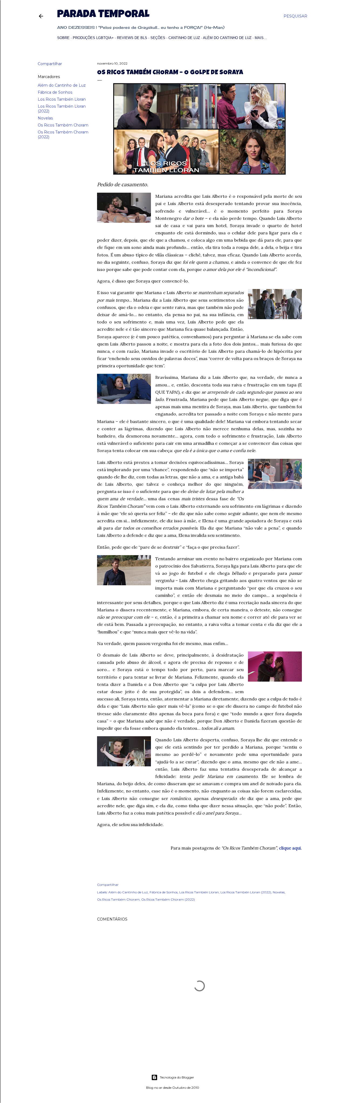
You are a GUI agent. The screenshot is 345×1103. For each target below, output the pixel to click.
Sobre (63, 38)
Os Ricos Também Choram (63, 125)
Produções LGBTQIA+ (93, 38)
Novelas (45, 118)
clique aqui (290, 848)
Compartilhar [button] (50, 63)
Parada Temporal (103, 15)
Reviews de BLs (132, 38)
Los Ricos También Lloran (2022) (245, 892)
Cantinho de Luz (184, 38)
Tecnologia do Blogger (177, 1077)
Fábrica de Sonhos (55, 92)
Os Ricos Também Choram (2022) (168, 899)
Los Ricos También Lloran (62, 99)
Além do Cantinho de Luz (227, 38)
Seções (157, 38)
